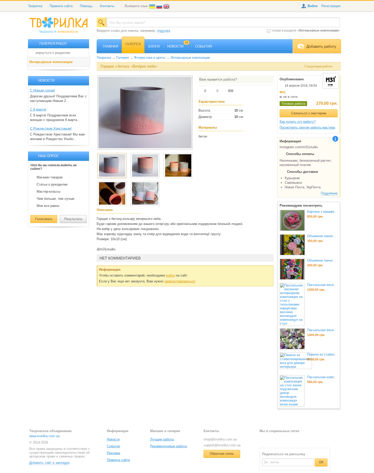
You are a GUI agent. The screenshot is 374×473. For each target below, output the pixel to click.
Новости (113, 439)
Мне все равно (48, 206)
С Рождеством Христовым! (51, 128)
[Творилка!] (61, 27)
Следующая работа (318, 66)
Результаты (73, 219)
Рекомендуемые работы (168, 446)
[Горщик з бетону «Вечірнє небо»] (145, 112)
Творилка (35, 6)
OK (321, 462)
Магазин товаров (50, 177)
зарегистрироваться (179, 281)
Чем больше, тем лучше (55, 199)
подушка (163, 31)
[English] (166, 6)
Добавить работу (321, 46)
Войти (313, 6)
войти (170, 275)
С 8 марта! (38, 109)
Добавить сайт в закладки (49, 463)
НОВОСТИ (177, 46)
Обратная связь (222, 453)
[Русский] (159, 6)
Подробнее (329, 193)
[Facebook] (263, 439)
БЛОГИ (154, 46)
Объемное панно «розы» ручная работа (337, 236)
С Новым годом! (42, 90)
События (113, 446)
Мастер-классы (48, 191)
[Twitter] (271, 439)
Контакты (107, 6)
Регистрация (330, 6)
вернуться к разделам (53, 53)
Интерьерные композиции (51, 62)
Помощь (86, 6)
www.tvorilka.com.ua (44, 436)
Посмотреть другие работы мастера (307, 127)
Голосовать (44, 219)
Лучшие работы (162, 439)
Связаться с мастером (308, 113)
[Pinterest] (288, 439)
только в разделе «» (305, 30)
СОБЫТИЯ (203, 46)
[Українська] (152, 6)
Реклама (113, 453)
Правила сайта (61, 6)
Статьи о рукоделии (52, 184)
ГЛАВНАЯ (110, 46)
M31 (283, 92)
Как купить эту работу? (297, 122)
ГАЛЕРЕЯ (133, 44)
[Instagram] (279, 439)
